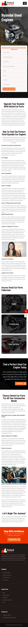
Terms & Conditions (7, 600)
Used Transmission (7, 575)
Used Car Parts (6, 577)
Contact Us (5, 579)
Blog (4, 592)
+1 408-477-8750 (7, 615)
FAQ (4, 602)
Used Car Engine (6, 572)
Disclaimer (5, 597)
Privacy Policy (6, 595)
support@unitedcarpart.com (9, 617)
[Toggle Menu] (25, 3)
